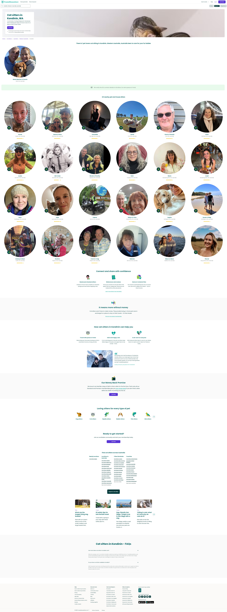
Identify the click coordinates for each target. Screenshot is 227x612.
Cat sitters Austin (118, 474)
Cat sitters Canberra (106, 472)
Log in (215, 2)
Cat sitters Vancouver (119, 464)
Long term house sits (126, 590)
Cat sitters (9, 39)
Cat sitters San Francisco (119, 466)
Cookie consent (78, 604)
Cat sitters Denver (118, 472)
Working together (94, 602)
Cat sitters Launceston (107, 483)
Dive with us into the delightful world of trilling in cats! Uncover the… (144, 521)
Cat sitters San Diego (118, 480)
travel (97, 510)
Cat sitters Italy (129, 477)
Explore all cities (113, 491)
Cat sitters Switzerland (131, 481)
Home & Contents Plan (79, 598)
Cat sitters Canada (130, 466)
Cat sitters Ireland (130, 479)
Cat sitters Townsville (106, 481)
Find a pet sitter (24, 2)
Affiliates (92, 600)
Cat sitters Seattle (118, 468)
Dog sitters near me (110, 592)
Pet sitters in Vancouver (111, 604)
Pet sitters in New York (111, 596)
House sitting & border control (81, 600)
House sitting (125, 588)
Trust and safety (78, 594)
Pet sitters (108, 588)
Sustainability (93, 592)
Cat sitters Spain (130, 470)
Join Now (222, 2)
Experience (223, 6)
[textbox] (15, 6)
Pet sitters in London (110, 594)
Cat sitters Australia (130, 464)
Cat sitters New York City (119, 460)
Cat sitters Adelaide (106, 470)
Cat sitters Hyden (93, 459)
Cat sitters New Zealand (131, 473)
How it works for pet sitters (80, 590)
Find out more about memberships (113, 316)
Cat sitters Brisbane (106, 464)
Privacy (103, 610)
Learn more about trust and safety (113, 291)
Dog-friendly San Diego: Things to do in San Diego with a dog (123, 515)
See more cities (117, 481)
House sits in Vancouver (127, 602)
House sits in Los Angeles (127, 596)
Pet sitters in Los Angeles (111, 598)
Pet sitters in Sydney (110, 600)
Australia (16, 39)
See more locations (106, 485)
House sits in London (126, 592)
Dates (211, 6)
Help (212, 2)
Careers (92, 594)
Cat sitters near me (110, 590)
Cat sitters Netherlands (131, 475)
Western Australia (24, 39)
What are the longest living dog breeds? (81, 514)
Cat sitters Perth (105, 466)
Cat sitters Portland (118, 470)
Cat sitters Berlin (117, 476)
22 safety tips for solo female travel (102, 513)
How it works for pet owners (80, 588)
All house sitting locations (127, 604)
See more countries (131, 483)
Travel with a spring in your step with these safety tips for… (102, 519)
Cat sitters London (118, 459)
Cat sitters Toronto (118, 478)
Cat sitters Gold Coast (107, 468)
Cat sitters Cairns (105, 476)
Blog (91, 596)
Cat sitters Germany (130, 468)
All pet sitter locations (110, 606)
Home (3, 39)
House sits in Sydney (126, 598)
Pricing (76, 592)
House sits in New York (127, 594)
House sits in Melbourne (127, 600)
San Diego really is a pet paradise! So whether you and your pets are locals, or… (123, 524)
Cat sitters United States (131, 459)
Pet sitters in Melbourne (111, 602)
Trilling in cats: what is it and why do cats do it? (144, 514)
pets (76, 510)
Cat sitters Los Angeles (119, 462)
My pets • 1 (217, 6)
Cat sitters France (130, 471)
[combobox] (15, 6)
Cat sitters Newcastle (106, 474)
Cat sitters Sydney (106, 460)
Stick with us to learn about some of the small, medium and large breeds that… (81, 522)
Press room (93, 598)
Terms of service (95, 610)
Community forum (94, 590)
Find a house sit (32, 2)
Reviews (76, 602)
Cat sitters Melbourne (106, 462)
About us (92, 588)
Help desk (77, 596)
